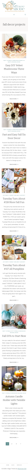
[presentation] (14, 46)
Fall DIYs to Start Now (14, 336)
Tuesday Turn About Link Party (17, 195)
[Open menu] (14, 14)
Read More (14, 99)
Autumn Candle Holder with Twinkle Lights (14, 400)
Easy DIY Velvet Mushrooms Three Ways (14, 69)
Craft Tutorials (7, 60)
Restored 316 (22, 469)
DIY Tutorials (15, 331)
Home (7, 465)
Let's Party (6, 195)
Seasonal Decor (16, 62)
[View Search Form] (25, 14)
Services (19, 465)
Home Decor (15, 60)
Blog (13, 465)
